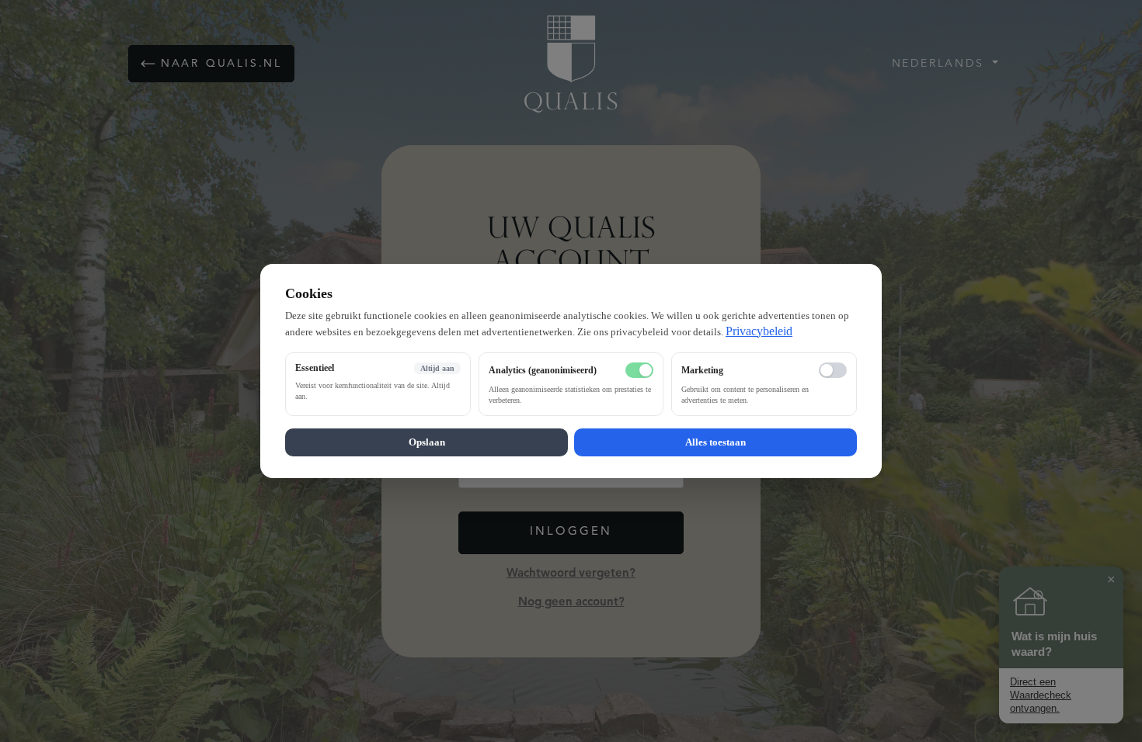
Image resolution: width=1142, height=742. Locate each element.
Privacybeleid (759, 331)
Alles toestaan (715, 442)
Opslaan (427, 442)
